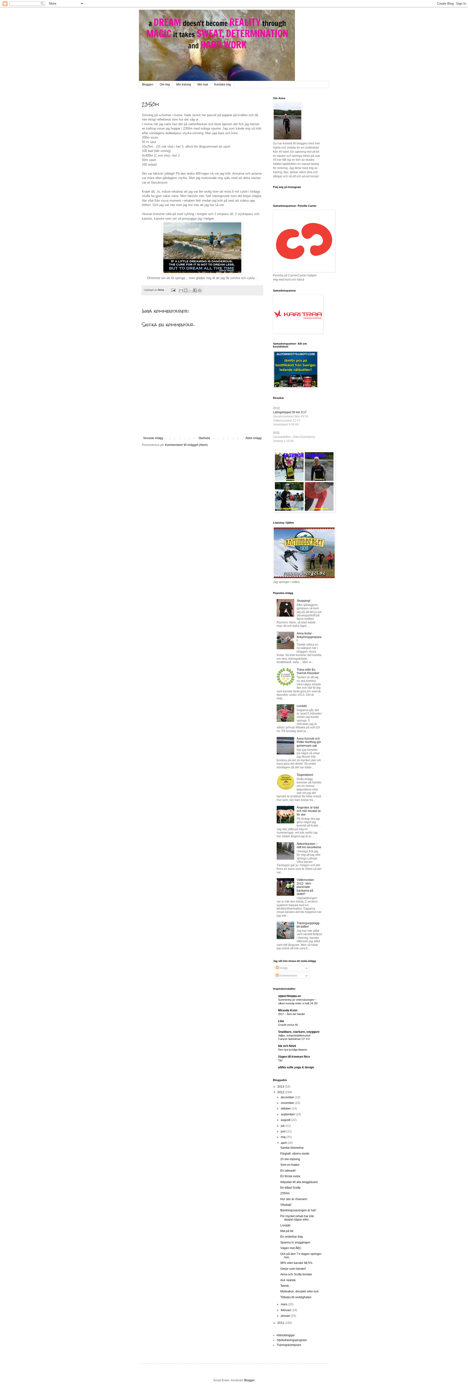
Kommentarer (288, 975)
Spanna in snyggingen (295, 1242)
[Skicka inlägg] (173, 289)
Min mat (202, 84)
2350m (285, 1193)
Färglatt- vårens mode (294, 1153)
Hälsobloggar (286, 1335)
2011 (281, 1323)
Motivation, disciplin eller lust (299, 1291)
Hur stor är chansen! (293, 1199)
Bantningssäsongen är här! (298, 1210)
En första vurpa (290, 1176)
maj (283, 1137)
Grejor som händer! (293, 1268)
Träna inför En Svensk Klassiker (308, 671)
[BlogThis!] (185, 290)
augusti (286, 1120)
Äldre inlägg (253, 438)
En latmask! (288, 1170)
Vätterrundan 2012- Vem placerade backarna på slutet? (305, 887)
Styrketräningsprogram (292, 1340)
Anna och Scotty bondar (296, 1274)
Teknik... (285, 1286)
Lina (281, 1021)
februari (286, 1310)
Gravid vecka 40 (288, 1024)
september (288, 1114)
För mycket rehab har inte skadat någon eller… (297, 1217)
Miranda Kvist (287, 1010)
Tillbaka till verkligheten (296, 1297)
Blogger (249, 1380)
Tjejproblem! (305, 775)
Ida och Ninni (287, 1046)
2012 (281, 1092)
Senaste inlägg (153, 438)
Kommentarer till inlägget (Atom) (186, 445)
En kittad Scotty (290, 1187)
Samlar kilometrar (292, 1147)
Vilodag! (285, 1204)
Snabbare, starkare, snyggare (299, 1032)
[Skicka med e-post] (181, 290)
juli (283, 1126)
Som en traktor (290, 1164)
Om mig (165, 84)
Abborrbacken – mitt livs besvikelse (309, 845)
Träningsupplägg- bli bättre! (308, 925)
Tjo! (280, 1060)
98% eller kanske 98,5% (296, 1263)
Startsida (204, 438)
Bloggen (147, 84)
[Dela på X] (190, 290)
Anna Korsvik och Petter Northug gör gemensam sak (309, 742)
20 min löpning (290, 1159)
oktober (286, 1108)
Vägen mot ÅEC (291, 1248)
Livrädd (302, 706)
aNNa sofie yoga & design (296, 1067)
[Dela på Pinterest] (199, 290)
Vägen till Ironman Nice (294, 1056)
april (284, 1143)
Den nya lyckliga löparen (292, 1049)
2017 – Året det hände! (291, 1014)
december (288, 1097)
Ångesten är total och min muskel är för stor (309, 811)
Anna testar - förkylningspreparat (309, 637)
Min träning (183, 84)
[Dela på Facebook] (195, 290)
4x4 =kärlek (288, 1280)
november (288, 1103)
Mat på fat (286, 1231)
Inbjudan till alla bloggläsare (299, 1182)
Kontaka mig (222, 84)
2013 (281, 1086)
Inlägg (283, 968)
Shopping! (303, 600)
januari (286, 1315)
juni (283, 1131)
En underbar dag (291, 1236)
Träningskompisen (289, 1345)
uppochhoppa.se (289, 996)
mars (284, 1304)
